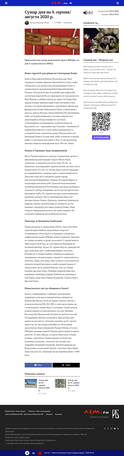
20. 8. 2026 (42, 393)
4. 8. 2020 (57, 23)
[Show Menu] (6, 3)
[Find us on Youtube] (115, 428)
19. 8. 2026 (71, 391)
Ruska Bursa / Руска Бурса (15, 411)
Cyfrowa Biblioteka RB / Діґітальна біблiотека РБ (24, 414)
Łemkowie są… (91, 23)
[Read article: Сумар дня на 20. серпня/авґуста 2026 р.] (31, 383)
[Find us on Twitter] (108, 428)
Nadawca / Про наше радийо (39, 411)
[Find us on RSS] (118, 428)
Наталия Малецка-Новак (39, 23)
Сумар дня (68, 23)
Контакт (58, 414)
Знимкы (49, 414)
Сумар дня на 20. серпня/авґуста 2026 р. (44, 385)
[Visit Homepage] (59, 3)
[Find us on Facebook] (104, 428)
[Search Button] (117, 3)
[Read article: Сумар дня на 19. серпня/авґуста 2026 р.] (60, 383)
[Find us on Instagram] (111, 428)
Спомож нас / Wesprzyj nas (98, 60)
